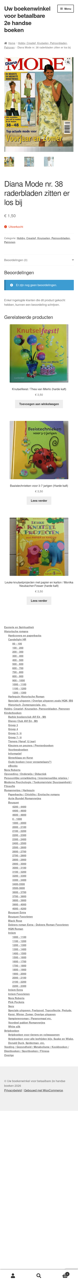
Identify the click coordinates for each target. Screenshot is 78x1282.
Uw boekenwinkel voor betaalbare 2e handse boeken (27, 19)
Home (11, 43)
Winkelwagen (60, 1273)
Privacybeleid (13, 1090)
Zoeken (39, 1276)
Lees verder (39, 500)
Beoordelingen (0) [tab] (15, 260)
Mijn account (13, 1276)
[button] (68, 62)
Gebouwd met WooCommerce (43, 1090)
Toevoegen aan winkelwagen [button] (39, 404)
